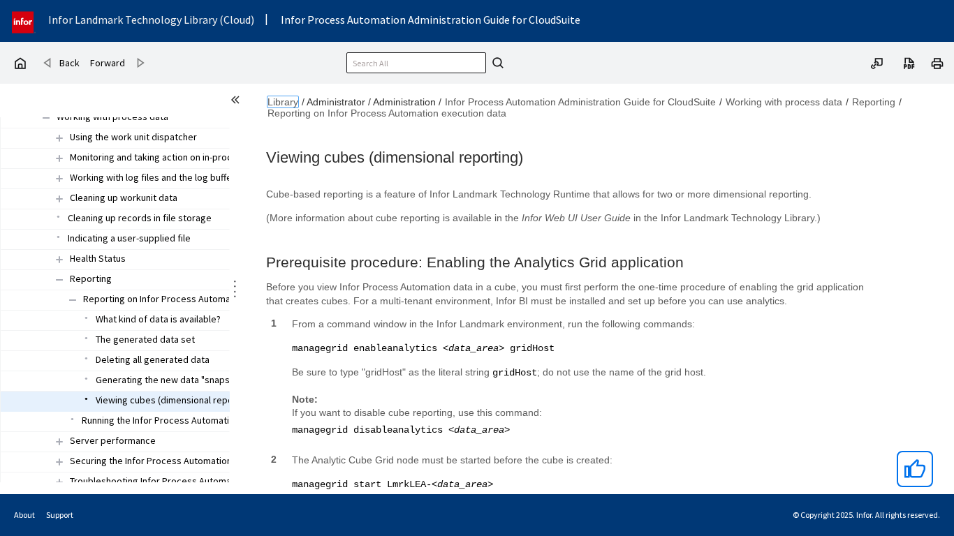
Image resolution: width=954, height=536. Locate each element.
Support (59, 514)
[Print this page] (937, 62)
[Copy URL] (877, 62)
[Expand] (59, 138)
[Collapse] (46, 117)
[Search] (495, 62)
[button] (112, 117)
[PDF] (909, 62)
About (24, 514)
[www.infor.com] (23, 20)
